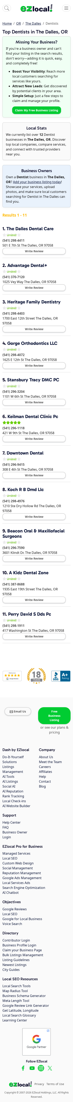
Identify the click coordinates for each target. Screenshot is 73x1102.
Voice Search (12, 924)
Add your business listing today (37, 182)
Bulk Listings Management (22, 955)
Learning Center (14, 1020)
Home (7, 23)
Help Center (11, 822)
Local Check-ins (14, 801)
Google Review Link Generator (25, 1005)
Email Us (20, 711)
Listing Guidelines (16, 960)
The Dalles (33, 23)
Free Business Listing (54, 715)
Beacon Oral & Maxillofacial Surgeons (33, 533)
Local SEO (9, 858)
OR (18, 23)
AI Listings (10, 781)
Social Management (17, 868)
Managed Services (16, 853)
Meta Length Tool (15, 1000)
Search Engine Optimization (23, 887)
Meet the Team (50, 762)
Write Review (34, 251)
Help (42, 776)
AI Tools (8, 776)
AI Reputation (12, 791)
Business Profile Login (19, 945)
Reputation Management (21, 873)
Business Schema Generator (24, 996)
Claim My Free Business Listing (36, 110)
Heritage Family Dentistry (34, 302)
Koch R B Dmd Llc (26, 489)
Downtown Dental (25, 453)
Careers (45, 767)
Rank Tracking (13, 796)
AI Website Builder (16, 806)
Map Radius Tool (15, 991)
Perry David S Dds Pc (29, 614)
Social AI (8, 786)
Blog (42, 786)
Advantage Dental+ (27, 265)
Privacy (39, 1084)
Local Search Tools (16, 986)
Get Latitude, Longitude (20, 1010)
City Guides (11, 969)
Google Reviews (14, 909)
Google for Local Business (22, 919)
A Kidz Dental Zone (28, 572)
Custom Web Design (18, 863)
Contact (45, 781)
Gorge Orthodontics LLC (32, 343)
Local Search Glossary (19, 1015)
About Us (46, 757)
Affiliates (45, 771)
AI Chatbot (10, 892)
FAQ (5, 827)
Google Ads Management (22, 878)
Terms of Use (55, 1084)
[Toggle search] (6, 8)
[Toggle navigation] (66, 8)
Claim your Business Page (22, 950)
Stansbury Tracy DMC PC (33, 380)
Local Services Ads (16, 883)
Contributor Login (16, 940)
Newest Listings (14, 965)
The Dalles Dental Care (30, 228)
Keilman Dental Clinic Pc (33, 416)
